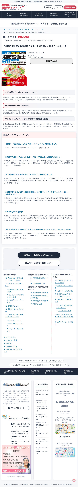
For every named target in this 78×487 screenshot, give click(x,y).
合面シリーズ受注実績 (65, 291)
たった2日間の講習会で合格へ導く (15, 296)
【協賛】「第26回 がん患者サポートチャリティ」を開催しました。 (31, 144)
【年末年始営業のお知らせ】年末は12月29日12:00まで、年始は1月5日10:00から (38, 229)
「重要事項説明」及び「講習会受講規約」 (14, 372)
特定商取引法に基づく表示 (51, 372)
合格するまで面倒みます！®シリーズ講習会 (14, 279)
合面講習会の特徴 (69, 14)
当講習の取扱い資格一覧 (64, 287)
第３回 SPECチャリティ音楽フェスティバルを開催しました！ (29, 174)
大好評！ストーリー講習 (15, 301)
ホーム (9, 14)
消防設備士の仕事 (38, 283)
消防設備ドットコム (13, 7)
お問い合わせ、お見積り (64, 323)
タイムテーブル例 (64, 311)
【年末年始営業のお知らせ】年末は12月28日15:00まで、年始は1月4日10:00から (38, 365)
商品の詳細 (52, 61)
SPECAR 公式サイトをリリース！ (20, 437)
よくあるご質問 (11, 340)
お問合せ (48, 7)
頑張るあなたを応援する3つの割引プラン (14, 315)
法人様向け (39, 14)
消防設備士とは (54, 14)
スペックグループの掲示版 (19, 418)
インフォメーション (22, 29)
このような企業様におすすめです (64, 306)
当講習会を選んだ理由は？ (13, 350)
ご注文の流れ (11, 337)
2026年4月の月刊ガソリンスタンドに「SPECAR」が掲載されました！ (33, 157)
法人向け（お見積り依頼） (39, 263)
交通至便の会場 (13, 306)
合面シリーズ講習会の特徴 (64, 300)
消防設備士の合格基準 (40, 301)
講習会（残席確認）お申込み (39, 255)
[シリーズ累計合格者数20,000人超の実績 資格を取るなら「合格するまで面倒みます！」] (16, 384)
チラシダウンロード (17, 408)
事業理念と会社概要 (68, 372)
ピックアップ (38, 29)
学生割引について (15, 320)
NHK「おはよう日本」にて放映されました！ (64, 295)
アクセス (58, 7)
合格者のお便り (11, 346)
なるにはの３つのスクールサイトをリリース (20, 442)
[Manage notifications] (74, 480)
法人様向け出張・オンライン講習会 (64, 281)
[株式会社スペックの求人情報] (16, 459)
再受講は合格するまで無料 (15, 290)
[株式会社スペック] (4, 416)
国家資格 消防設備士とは (39, 279)
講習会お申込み (70, 7)
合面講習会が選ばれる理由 (14, 284)
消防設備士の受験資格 (40, 292)
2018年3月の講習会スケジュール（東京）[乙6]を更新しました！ (39, 361)
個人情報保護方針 (35, 372)
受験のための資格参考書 (14, 310)
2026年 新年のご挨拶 (14, 212)
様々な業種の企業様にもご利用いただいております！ (64, 316)
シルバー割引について (15, 325)
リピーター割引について (15, 330)
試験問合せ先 (37, 304)
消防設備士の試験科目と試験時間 (39, 297)
